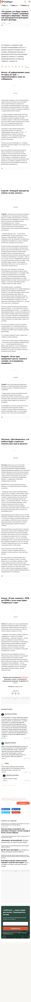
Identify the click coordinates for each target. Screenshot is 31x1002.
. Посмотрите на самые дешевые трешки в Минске (15, 851)
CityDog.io (3, 23)
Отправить (23, 803)
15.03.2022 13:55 (8, 764)
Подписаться (15, 928)
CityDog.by (24, 677)
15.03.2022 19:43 (10, 776)
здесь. (15, 683)
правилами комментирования (16, 800)
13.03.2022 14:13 (8, 744)
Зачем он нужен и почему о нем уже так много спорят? (14, 863)
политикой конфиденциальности (7, 799)
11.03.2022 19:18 (8, 715)
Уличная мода (4, 826)
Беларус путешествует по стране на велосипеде (15, 841)
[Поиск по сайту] (25, 2)
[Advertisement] (16, 702)
